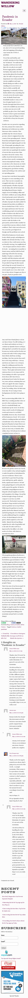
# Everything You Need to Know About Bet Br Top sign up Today (13, 922)
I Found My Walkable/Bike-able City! (5, 636)
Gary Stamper (12, 753)
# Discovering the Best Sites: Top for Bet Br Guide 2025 (13, 910)
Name (2, 935)
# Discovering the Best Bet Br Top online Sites (14, 916)
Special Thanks (14, 996)
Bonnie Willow (13, 649)
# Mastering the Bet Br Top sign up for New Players (13, 904)
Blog (8, 624)
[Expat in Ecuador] (6, 953)
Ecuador (17, 624)
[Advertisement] (14, 323)
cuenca (13, 627)
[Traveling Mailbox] (12, 982)
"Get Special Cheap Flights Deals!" (11, 958)
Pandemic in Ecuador (10, 18)
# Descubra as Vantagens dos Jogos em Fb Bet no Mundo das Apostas (17, 636)
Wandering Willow (10, 4)
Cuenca (12, 624)
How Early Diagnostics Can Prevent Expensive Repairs (12, 897)
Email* (3, 941)
